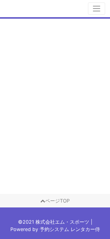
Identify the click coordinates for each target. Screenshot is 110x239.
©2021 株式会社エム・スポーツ (53, 222)
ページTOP (57, 201)
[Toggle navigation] (96, 8)
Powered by (55, 229)
